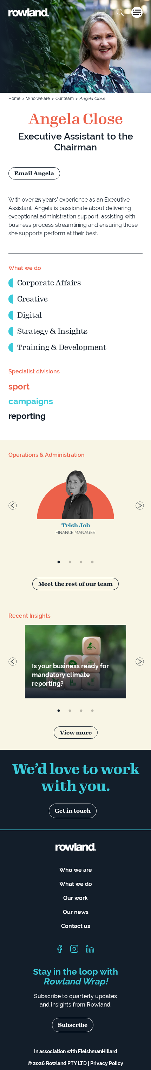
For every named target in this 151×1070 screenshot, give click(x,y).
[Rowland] (28, 12)
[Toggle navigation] (137, 12)
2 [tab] (69, 562)
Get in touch (73, 810)
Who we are (38, 98)
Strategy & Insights (52, 331)
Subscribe (72, 1025)
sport (18, 386)
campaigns (30, 401)
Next (139, 504)
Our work (75, 898)
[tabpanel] (75, 507)
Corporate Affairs (49, 282)
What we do (75, 884)
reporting (27, 416)
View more (76, 732)
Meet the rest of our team (75, 584)
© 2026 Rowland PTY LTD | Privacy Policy (75, 1063)
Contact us (75, 926)
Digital (29, 315)
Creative (32, 299)
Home (14, 98)
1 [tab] (58, 562)
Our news (75, 912)
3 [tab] (81, 562)
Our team (64, 98)
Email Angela (34, 173)
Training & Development (61, 347)
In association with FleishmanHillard (75, 1051)
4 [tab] (92, 562)
